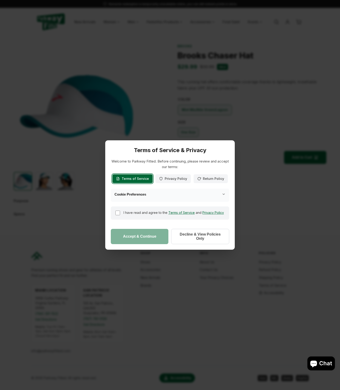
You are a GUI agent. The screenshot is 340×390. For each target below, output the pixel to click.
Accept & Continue (139, 236)
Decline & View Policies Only (200, 236)
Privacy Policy (176, 179)
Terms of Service (135, 179)
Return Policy (213, 179)
